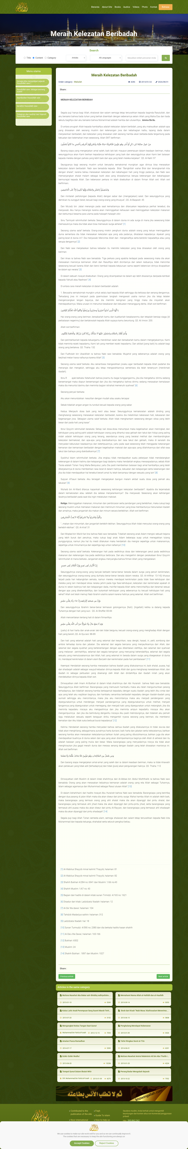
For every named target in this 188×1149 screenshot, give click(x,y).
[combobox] (76, 58)
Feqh (97, 1111)
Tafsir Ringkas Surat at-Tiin (133, 1041)
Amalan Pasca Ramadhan (73, 1041)
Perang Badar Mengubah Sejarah (135, 1071)
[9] (68, 483)
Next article (163, 976)
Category (51, 58)
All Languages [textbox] (105, 58)
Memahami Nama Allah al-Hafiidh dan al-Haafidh (142, 995)
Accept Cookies (81, 1143)
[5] (103, 357)
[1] (124, 224)
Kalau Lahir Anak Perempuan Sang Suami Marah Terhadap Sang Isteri (92, 1011)
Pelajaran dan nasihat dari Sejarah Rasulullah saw (31, 115)
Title (29, 58)
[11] (148, 659)
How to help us (102, 1120)
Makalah (78, 82)
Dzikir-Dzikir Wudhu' (71, 1056)
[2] (79, 241)
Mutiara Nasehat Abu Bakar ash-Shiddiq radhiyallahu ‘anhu (88, 995)
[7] (99, 451)
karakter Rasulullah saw (27, 106)
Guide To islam (102, 1115)
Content (39, 58)
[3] (80, 269)
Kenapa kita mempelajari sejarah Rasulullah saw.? (31, 82)
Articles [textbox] (75, 58)
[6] (136, 385)
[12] (115, 720)
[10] (123, 545)
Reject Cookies (106, 1143)
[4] (89, 279)
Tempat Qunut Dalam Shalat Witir (77, 1071)
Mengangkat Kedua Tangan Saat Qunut (79, 1026)
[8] (156, 472)
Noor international (79, 1120)
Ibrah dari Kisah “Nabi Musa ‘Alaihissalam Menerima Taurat (147, 1011)
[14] (105, 811)
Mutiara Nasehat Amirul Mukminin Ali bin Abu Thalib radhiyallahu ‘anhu (152, 1056)
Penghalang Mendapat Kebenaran (136, 1026)
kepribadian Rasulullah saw (28, 98)
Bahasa (165, 7)
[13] (130, 786)
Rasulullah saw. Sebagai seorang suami (31, 90)
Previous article (66, 976)
